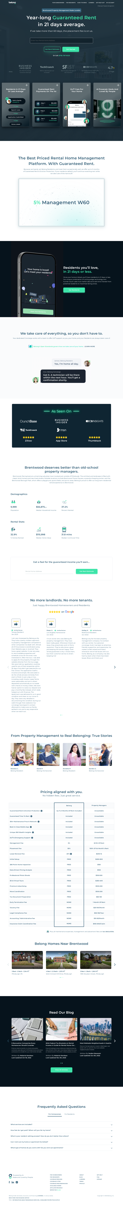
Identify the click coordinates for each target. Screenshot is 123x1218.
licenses (40, 1195)
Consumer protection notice (50, 1200)
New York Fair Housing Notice (19, 1198)
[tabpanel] (61, 1135)
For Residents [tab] (70, 1114)
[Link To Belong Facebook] (10, 1182)
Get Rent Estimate (52, 49)
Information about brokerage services (26, 1200)
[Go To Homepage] (12, 3)
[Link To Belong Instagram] (17, 1182)
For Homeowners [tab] (54, 1114)
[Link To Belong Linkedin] (14, 1182)
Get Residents (74, 290)
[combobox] (61, 40)
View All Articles (61, 1070)
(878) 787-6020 (64, 55)
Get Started (70, 49)
